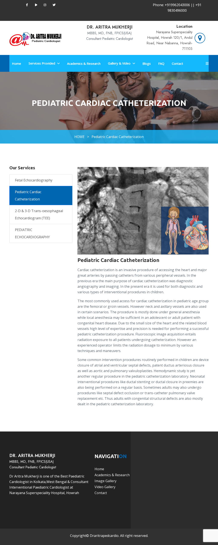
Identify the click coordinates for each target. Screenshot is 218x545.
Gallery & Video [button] (119, 63)
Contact (177, 63)
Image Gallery (105, 481)
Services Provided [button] (42, 63)
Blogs (146, 63)
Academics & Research (83, 63)
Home (16, 63)
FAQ (161, 63)
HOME (79, 136)
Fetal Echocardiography (33, 180)
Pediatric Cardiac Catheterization (118, 136)
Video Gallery (105, 487)
